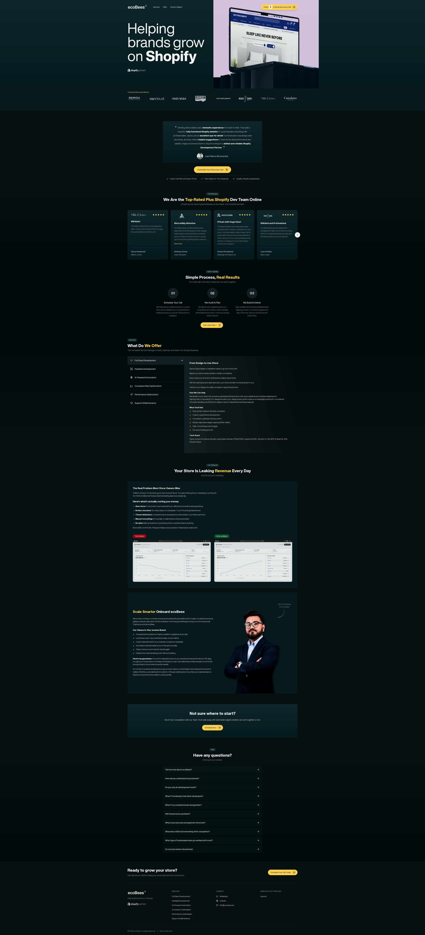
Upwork (263, 896)
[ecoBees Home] (137, 7)
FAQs (165, 7)
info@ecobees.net (227, 905)
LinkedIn (223, 901)
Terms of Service (165, 931)
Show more (178, 244)
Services (156, 7)
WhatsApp (224, 896)
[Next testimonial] (297, 235)
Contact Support (176, 7)
